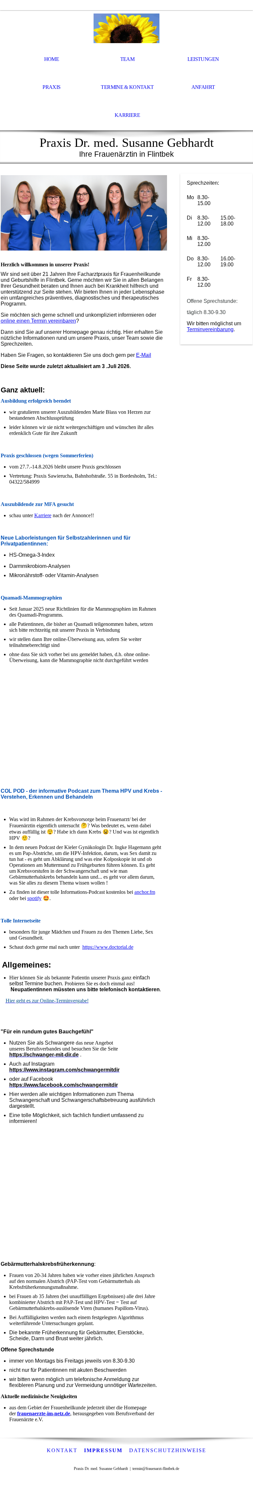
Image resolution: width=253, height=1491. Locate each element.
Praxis (51, 87)
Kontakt (62, 1450)
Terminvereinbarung (210, 329)
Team (127, 59)
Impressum (103, 1450)
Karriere (127, 115)
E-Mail (143, 355)
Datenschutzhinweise (167, 1450)
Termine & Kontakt (127, 87)
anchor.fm (144, 892)
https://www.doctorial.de (107, 947)
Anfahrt (203, 87)
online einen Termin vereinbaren (38, 321)
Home (51, 59)
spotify (34, 898)
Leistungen (203, 59)
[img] (126, 28)
